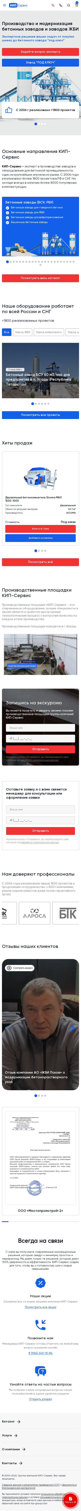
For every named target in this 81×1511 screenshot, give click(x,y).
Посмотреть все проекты (40, 415)
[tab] (35, 124)
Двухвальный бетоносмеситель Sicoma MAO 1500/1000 (33, 499)
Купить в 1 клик (40, 528)
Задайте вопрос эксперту (40, 51)
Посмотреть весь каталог (40, 278)
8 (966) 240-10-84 (40, 1353)
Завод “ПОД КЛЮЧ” (40, 62)
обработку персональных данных (40, 760)
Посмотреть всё (40, 562)
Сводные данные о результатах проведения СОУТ (31, 1484)
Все (6, 332)
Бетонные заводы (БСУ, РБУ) (29, 202)
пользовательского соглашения (58, 1497)
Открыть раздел (40, 1399)
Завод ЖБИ (22, 332)
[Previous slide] (9, 1028)
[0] (76, 5)
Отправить (40, 749)
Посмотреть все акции (40, 1307)
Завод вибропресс (49, 332)
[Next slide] (72, 1028)
